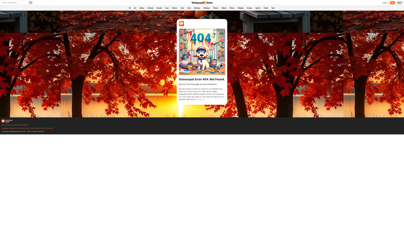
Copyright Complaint (9, 128)
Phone (232, 8)
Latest (384, 3)
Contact (15, 125)
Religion (241, 8)
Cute (189, 8)
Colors (174, 8)
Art (135, 8)
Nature (224, 8)
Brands (159, 8)
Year (273, 8)
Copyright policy (23, 128)
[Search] (31, 2)
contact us (200, 99)
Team (9, 125)
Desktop (197, 8)
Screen (249, 8)
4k (130, 8)
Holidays (206, 8)
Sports (257, 8)
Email (26, 125)
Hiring (21, 125)
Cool (182, 8)
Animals (150, 8)
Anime (142, 8)
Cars (167, 8)
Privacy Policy (35, 128)
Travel (266, 8)
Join (392, 3)
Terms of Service (46, 128)
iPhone (215, 8)
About (4, 125)
